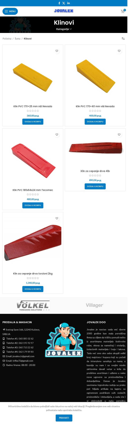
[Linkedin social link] (68, 3)
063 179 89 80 (26, 351)
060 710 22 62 (26, 347)
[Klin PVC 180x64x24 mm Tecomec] (32, 158)
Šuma (17, 38)
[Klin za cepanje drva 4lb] (95, 149)
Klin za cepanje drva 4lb (95, 171)
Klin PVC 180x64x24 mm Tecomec (33, 190)
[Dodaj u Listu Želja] (57, 51)
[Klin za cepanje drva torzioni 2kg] (32, 242)
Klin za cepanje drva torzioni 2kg (32, 273)
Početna (6, 38)
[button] (32, 122)
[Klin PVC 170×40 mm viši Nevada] (95, 74)
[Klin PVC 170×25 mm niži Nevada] (32, 74)
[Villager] (95, 305)
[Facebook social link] (59, 3)
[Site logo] (64, 11)
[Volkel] (33, 305)
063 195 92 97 (26, 342)
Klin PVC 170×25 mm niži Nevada (33, 106)
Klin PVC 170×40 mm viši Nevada (95, 106)
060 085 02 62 (26, 338)
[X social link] (63, 3)
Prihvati (64, 418)
